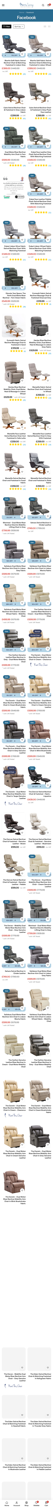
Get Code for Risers (26, 772)
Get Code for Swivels (26, 779)
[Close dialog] (51, 735)
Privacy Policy (44, 767)
